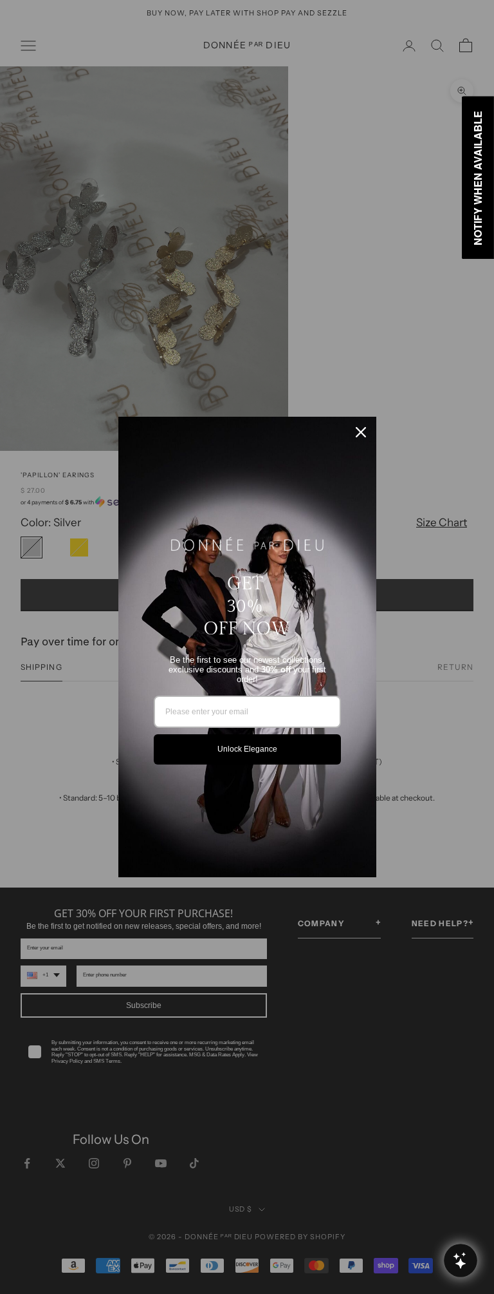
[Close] (360, 432)
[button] (460, 1260)
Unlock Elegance (247, 749)
